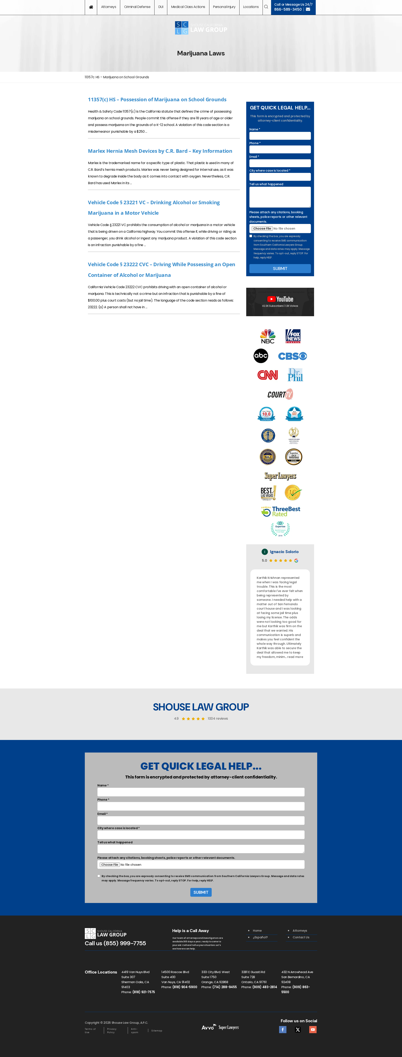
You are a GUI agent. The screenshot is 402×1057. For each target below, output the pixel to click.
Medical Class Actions (188, 6)
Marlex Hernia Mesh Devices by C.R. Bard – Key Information (160, 150)
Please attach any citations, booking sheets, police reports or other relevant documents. (278, 217)
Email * (254, 157)
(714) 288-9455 (224, 987)
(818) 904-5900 (184, 987)
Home (257, 931)
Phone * (255, 143)
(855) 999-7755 (125, 943)
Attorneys (108, 6)
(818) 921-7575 (143, 992)
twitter (298, 1028)
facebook (282, 1028)
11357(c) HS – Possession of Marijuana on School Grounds (157, 99)
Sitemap (156, 1030)
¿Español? (260, 937)
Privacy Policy (112, 1030)
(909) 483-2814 (264, 987)
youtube (313, 1028)
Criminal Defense (137, 6)
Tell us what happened (266, 184)
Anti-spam (134, 1030)
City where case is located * (269, 170)
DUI (160, 6)
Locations (251, 6)
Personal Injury (224, 6)
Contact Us (301, 937)
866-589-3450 (288, 9)
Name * (254, 129)
